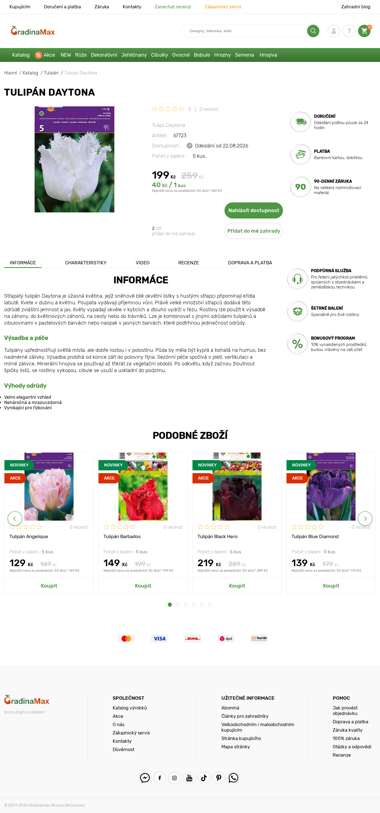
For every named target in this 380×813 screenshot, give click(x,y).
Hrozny (222, 55)
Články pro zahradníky (244, 716)
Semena (244, 55)
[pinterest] (218, 777)
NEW (66, 55)
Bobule (202, 55)
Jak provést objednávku (345, 710)
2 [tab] (178, 605)
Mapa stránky (235, 746)
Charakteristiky (86, 262)
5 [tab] (202, 605)
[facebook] (159, 777)
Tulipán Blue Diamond (315, 536)
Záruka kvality (347, 730)
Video (142, 262)
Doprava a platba (250, 262)
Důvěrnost (123, 749)
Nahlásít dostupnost (253, 210)
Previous (15, 518)
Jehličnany (134, 55)
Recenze (188, 262)
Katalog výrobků (130, 708)
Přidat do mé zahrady (253, 231)
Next (365, 518)
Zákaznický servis (223, 6)
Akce (49, 55)
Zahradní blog (356, 6)
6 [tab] (210, 605)
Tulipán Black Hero (218, 536)
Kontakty (132, 6)
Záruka (102, 6)
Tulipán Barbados (122, 536)
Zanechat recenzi (173, 6)
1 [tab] (170, 605)
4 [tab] (194, 605)
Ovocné (181, 55)
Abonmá (230, 708)
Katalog (21, 55)
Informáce (23, 262)
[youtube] (189, 777)
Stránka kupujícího (241, 738)
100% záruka (346, 738)
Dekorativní (104, 55)
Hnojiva (268, 55)
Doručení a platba (62, 6)
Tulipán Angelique (28, 536)
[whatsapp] (233, 777)
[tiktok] (204, 777)
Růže (81, 55)
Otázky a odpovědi (352, 746)
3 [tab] (186, 605)
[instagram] (174, 777)
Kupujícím (19, 6)
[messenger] (145, 777)
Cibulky (159, 55)
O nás (118, 724)
